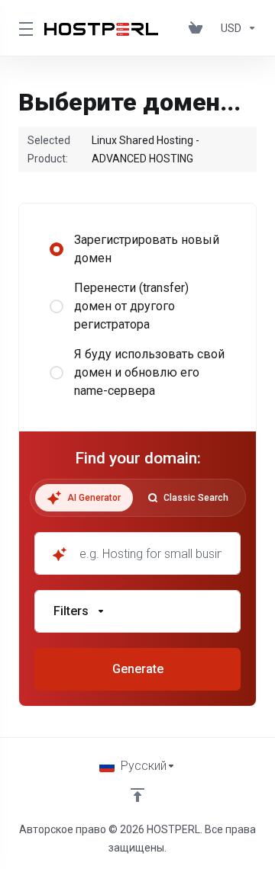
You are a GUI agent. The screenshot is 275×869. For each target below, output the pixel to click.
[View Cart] (199, 28)
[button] (137, 611)
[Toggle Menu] (22, 28)
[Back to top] (137, 795)
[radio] (56, 249)
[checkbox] (58, 449)
